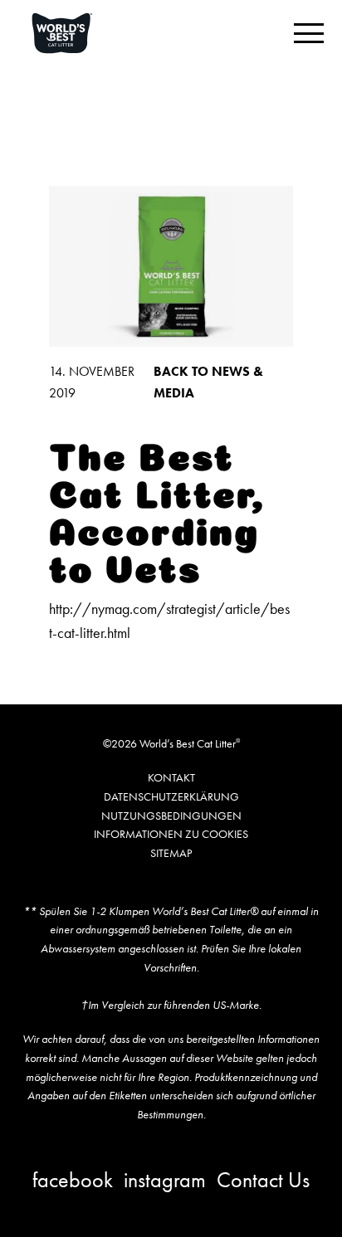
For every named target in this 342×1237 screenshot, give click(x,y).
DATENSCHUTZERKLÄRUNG (171, 796)
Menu (309, 33)
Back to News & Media (208, 382)
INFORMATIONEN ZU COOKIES (171, 833)
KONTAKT (171, 777)
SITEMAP (171, 852)
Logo (81, 33)
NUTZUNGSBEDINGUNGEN (171, 815)
